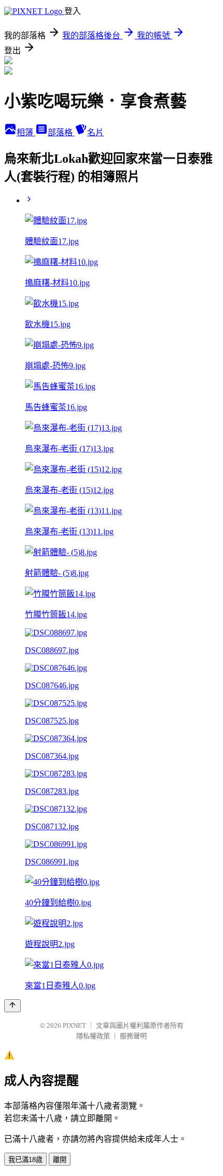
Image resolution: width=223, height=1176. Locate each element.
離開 (59, 1160)
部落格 (61, 132)
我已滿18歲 (25, 1160)
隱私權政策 (93, 1036)
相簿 (26, 132)
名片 (95, 132)
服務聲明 (133, 1036)
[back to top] (12, 1005)
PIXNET (74, 1025)
